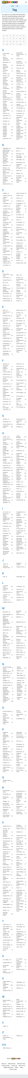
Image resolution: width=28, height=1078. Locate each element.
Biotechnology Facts (6, 170)
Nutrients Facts (7, 682)
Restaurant (5, 807)
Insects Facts (19, 528)
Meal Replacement (19, 630)
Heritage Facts (6, 467)
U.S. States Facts (19, 959)
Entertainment (6, 341)
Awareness (6, 138)
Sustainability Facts (19, 904)
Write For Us (22, 1065)
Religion (5, 801)
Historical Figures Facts (6, 479)
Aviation (5, 124)
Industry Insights (18, 514)
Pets (4, 744)
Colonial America (5, 230)
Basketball (5, 148)
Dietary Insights (18, 291)
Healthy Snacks (18, 463)
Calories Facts (5, 198)
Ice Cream (5, 512)
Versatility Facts (5, 988)
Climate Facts (6, 227)
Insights (5, 530)
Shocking (18, 841)
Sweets (5, 910)
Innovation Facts (19, 526)
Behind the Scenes (5, 153)
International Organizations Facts (19, 549)
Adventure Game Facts (19, 62)
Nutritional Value (19, 698)
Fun (17, 401)
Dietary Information (6, 291)
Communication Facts (20, 230)
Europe (5, 348)
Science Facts (20, 828)
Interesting (19, 536)
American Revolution (5, 84)
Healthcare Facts (19, 454)
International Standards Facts (6, 553)
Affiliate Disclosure (8, 1067)
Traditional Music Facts (6, 934)
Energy (5, 332)
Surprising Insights (5, 901)
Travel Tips (19, 944)
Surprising (5, 898)
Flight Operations (19, 374)
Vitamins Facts (6, 990)
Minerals (5, 647)
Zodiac (4, 1035)
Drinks (18, 300)
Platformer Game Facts (6, 754)
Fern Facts (19, 366)
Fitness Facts (6, 374)
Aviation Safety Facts (19, 135)
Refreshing (5, 794)
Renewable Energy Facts (6, 804)
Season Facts (19, 835)
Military (5, 645)
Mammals (5, 612)
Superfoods (19, 890)
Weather (18, 1004)
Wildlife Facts (6, 1016)
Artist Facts (6, 115)
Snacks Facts (6, 849)
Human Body (19, 500)
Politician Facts (18, 757)
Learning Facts (6, 592)
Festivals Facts (5, 369)
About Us (4, 1063)
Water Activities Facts (7, 1001)
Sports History (20, 871)
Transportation (6, 940)
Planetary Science (5, 749)
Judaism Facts (20, 566)
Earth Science (20, 310)
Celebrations (19, 203)
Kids (4, 576)
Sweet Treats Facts (19, 907)
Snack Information (6, 846)
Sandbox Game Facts (19, 826)
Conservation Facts (6, 243)
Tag (17, 6)
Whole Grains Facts (6, 1014)
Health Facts (19, 439)
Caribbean (19, 201)
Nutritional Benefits (5, 688)
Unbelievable (6, 962)
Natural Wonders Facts (7, 670)
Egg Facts (5, 323)
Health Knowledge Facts (6, 451)
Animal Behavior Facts (7, 97)
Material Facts (20, 622)
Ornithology (19, 718)
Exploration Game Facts (6, 354)
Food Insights (19, 392)
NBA (18, 673)
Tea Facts (18, 924)
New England (20, 678)
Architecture (19, 111)
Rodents (5, 813)
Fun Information (19, 404)
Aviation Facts (18, 124)
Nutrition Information (20, 685)
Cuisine (18, 251)
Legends (5, 594)
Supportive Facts (19, 895)
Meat (4, 633)
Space (18, 860)
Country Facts (5, 248)
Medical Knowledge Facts (6, 636)
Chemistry (18, 214)
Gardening (5, 421)
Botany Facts (6, 176)
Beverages (19, 159)
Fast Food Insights (5, 366)
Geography (19, 424)
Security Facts (6, 838)
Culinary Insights (18, 254)
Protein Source (18, 765)
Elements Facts (18, 325)
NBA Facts (5, 675)
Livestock (5, 600)
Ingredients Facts (19, 523)
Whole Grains (19, 1011)
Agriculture (19, 65)
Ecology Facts (6, 315)
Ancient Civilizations (6, 87)
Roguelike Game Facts (19, 813)
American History (5, 81)
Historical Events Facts (6, 476)
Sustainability (6, 904)
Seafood (18, 832)
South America (18, 857)
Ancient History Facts (7, 94)
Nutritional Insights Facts (6, 698)
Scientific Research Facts (5, 832)
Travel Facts (19, 942)
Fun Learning (19, 407)
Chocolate (18, 217)
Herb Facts (5, 465)
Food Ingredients (19, 389)
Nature (18, 670)
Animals (18, 99)
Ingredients (6, 523)
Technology (19, 926)
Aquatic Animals (5, 105)
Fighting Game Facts (20, 369)
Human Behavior (18, 494)
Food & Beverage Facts (5, 380)
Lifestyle (18, 594)
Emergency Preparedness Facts (6, 329)
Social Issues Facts (19, 849)
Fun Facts (5, 404)
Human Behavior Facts (7, 497)
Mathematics (6, 627)
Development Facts (19, 280)
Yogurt (4, 1026)
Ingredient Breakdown (19, 520)
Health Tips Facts (6, 454)
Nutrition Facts (6, 685)
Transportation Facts (20, 940)
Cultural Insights (18, 257)
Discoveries (6, 296)
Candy (18, 198)
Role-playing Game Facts (6, 816)
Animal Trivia (6, 99)
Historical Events (18, 473)
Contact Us (14, 1065)
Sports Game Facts (6, 871)
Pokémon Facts (18, 754)
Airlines (5, 73)
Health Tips (19, 450)
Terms (21, 1067)
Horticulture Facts (6, 494)
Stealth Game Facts (19, 882)
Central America (18, 211)
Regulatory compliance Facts (19, 798)
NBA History (20, 675)
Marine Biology (7, 614)
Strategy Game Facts (20, 885)
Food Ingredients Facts (6, 392)
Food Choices (6, 383)
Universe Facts (20, 969)
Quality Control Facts (6, 781)
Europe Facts (19, 348)
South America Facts (6, 860)
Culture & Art (6, 263)
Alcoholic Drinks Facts (19, 78)
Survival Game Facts (20, 901)
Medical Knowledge (19, 633)
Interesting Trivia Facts (6, 548)
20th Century (6, 1048)
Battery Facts (19, 148)
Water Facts (6, 1004)
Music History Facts (6, 654)
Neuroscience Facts (6, 678)
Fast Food (19, 364)
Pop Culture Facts (19, 760)
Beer (17, 151)
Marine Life (19, 614)
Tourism (5, 931)
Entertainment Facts (19, 341)
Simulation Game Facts (19, 843)
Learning (18, 589)
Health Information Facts (19, 443)
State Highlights (19, 874)
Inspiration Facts (19, 533)
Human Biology (18, 497)
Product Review (6, 1065)
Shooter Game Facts (6, 843)
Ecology (18, 312)
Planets (18, 749)
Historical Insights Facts (6, 482)
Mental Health (19, 636)
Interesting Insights (5, 542)
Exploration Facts (19, 351)
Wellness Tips (20, 1008)
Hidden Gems (6, 470)
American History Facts (19, 81)
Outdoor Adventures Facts (6, 722)
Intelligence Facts (6, 536)
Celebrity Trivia (7, 209)
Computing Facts (5, 237)
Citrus (17, 219)
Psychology (19, 768)
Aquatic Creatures (5, 108)
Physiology (19, 746)
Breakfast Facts (18, 178)
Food (17, 377)
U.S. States (6, 959)
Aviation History (5, 127)
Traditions (5, 937)
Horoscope (5, 488)
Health (4, 436)
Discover (18, 293)
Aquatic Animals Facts (20, 105)
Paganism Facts (5, 733)
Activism (18, 58)
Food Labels (19, 396)
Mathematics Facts (19, 627)
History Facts (6, 484)
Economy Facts (18, 315)
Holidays (5, 486)
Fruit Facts (5, 401)
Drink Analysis (6, 300)
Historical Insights (18, 479)
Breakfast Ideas (5, 181)
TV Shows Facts (5, 949)
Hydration (5, 502)
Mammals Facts (18, 612)
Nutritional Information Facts (6, 695)
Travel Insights (6, 944)
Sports (18, 867)
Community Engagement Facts (6, 234)
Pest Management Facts (6, 741)
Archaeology (19, 108)
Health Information (6, 443)
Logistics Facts (6, 602)
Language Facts (5, 589)
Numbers (5, 680)
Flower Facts (6, 377)
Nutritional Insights (19, 694)
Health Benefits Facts (7, 439)
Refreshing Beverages (19, 794)
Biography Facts (19, 165)
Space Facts (6, 867)
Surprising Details (19, 898)
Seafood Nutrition (5, 835)
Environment (19, 343)
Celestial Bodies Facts (6, 211)
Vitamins (18, 988)
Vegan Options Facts (6, 982)
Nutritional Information (20, 691)
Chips (4, 217)
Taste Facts (6, 924)
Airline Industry (18, 71)
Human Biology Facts (6, 500)
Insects (4, 528)
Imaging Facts (20, 512)
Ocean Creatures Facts (5, 715)
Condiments (19, 237)
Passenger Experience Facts (6, 737)
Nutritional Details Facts (6, 691)
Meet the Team (21, 1063)
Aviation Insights (5, 132)
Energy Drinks (20, 332)
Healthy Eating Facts (20, 460)
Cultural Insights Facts (6, 260)
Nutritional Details (19, 688)
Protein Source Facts (6, 768)
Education (19, 318)
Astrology (18, 115)
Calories (18, 195)
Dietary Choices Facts (6, 288)
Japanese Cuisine (18, 564)
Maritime (18, 617)
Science (5, 828)
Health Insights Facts (20, 447)
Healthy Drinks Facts (20, 457)
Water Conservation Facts (19, 1001)
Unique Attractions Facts (19, 966)
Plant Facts (19, 751)
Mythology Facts (19, 657)
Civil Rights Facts (6, 225)
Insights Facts (19, 530)
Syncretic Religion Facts (5, 914)
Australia (5, 121)
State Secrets (19, 878)
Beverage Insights (5, 159)
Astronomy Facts (19, 118)
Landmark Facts (5, 586)
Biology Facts (19, 168)
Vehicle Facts (19, 985)
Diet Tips (18, 282)
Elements (5, 325)
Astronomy (5, 118)
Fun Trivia (5, 409)
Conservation (19, 240)
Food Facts (6, 386)
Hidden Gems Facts (19, 470)
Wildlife (18, 1014)
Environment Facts (6, 346)
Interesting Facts (5, 539)
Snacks (18, 846)
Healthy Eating (5, 460)
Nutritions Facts (5, 701)
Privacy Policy (13, 1069)
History (18, 481)
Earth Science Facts (6, 312)
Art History (19, 113)
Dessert (18, 277)
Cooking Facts (6, 246)
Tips (17, 929)
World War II (19, 1016)
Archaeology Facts (6, 111)
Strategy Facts (6, 885)
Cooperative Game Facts (19, 246)
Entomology (6, 343)
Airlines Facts (19, 73)
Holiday (18, 484)
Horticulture (19, 491)
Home (12, 6)
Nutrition (19, 682)
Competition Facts (19, 233)
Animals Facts (5, 102)
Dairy (17, 275)
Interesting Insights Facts (19, 542)
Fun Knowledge (6, 407)
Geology (18, 426)
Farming (5, 364)
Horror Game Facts (6, 491)
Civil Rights (19, 222)
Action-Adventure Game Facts (6, 59)
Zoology (18, 1035)
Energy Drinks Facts (6, 335)
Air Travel (18, 68)
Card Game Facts (6, 201)
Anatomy (18, 84)
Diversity (18, 298)
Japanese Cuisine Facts (6, 567)
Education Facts (5, 320)
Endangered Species (19, 329)
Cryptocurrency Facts (20, 248)
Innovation (5, 526)
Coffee (18, 227)
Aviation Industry (5, 129)
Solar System (19, 854)
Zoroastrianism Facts (6, 1038)
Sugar (17, 887)
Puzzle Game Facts (19, 771)
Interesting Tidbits (5, 545)
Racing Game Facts (6, 791)
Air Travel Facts (5, 71)
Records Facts (20, 791)
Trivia (17, 947)
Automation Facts (19, 121)
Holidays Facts (20, 486)
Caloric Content (20, 193)
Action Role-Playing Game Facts (20, 54)
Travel (4, 942)
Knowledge (19, 576)
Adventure (5, 62)
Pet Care (18, 741)
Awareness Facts (19, 138)
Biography (5, 165)
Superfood (5, 890)
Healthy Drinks (6, 457)
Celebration (6, 203)
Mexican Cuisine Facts (6, 643)
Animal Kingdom (18, 97)
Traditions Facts (18, 937)
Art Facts (5, 113)
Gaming (5, 419)
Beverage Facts (5, 156)
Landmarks (19, 586)
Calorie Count (6, 195)
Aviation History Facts (19, 127)
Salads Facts (6, 826)
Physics (5, 746)
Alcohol (5, 75)
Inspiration (5, 533)
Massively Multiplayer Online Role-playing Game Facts (6, 622)
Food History (19, 386)
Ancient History (20, 91)
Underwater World (6, 966)
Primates (5, 762)
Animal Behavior (18, 94)
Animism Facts (20, 102)
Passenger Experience (19, 733)
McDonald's (6, 630)
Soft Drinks (19, 852)
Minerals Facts (20, 647)
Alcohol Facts (19, 75)
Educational (19, 320)
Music (17, 650)
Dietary (5, 285)
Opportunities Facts (19, 715)
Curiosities (5, 265)
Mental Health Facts (6, 640)
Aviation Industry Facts (19, 129)
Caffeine (5, 193)
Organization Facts (6, 718)
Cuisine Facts (6, 254)
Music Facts (6, 652)
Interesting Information (19, 539)
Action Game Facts (6, 54)
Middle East (19, 643)
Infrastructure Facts (6, 520)
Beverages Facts (5, 162)
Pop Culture (6, 760)
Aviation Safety (5, 135)
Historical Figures (18, 476)
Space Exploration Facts (19, 864)
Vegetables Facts (6, 985)
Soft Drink (5, 852)
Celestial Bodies (18, 209)
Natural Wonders (19, 667)
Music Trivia (19, 654)
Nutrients (19, 680)
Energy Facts (19, 335)
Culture (18, 260)
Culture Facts (19, 263)
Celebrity (5, 206)
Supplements (6, 895)
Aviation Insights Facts (19, 132)
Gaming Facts (19, 419)
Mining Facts (6, 650)
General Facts (6, 424)
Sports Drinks (6, 869)
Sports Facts (19, 869)
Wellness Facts (7, 1008)
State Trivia (6, 882)
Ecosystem (5, 318)
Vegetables (19, 982)
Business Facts (7, 184)
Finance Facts (6, 372)
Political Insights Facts (6, 757)
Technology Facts (6, 929)
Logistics (18, 600)
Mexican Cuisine (18, 640)
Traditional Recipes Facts (20, 934)
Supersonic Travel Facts (19, 893)
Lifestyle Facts (5, 597)
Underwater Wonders (19, 962)
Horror (18, 488)
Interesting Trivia (19, 545)
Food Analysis (20, 380)
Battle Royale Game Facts (6, 151)
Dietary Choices (18, 285)
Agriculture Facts (5, 68)
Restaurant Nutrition (5, 810)
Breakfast (18, 176)
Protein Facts (6, 765)
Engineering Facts (19, 338)
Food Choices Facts (20, 384)
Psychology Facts (6, 771)
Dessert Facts (6, 280)
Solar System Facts (6, 857)
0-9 (20, 44)
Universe (5, 969)
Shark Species (6, 841)
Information (19, 517)
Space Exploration (6, 864)
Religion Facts (18, 801)
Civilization (19, 224)
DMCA (16, 1067)
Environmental (20, 346)
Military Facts (19, 645)
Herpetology (19, 467)
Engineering (6, 338)
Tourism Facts (19, 931)
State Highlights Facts (5, 878)
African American (5, 65)
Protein (18, 762)
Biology (5, 168)
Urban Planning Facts (7, 972)
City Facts (5, 222)
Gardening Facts (19, 421)
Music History (19, 652)
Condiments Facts (6, 240)
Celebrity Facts (18, 206)
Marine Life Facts (6, 617)
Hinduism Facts (5, 473)
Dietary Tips (6, 293)
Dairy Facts (6, 277)
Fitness (18, 372)
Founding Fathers (18, 399)
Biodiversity (19, 162)
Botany (18, 173)
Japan (4, 564)
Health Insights (5, 447)
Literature (18, 597)
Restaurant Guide (19, 807)
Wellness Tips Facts (6, 1011)
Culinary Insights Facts (6, 257)
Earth (4, 310)
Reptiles (18, 804)
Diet (4, 282)
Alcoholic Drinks (5, 78)
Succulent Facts (5, 887)
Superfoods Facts (6, 893)
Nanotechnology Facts (7, 667)
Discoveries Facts (19, 296)
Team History (6, 926)
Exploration (6, 351)
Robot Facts (19, 810)
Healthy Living (6, 463)
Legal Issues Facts (19, 592)
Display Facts (6, 298)
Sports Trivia (6, 874)
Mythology (5, 657)
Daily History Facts (6, 275)
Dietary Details (20, 288)
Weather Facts (6, 1006)
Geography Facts (6, 426)
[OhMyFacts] (10, 2)
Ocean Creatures (18, 711)
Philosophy (19, 744)
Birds (17, 170)
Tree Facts (5, 947)
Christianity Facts (6, 219)
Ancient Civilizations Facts (19, 88)
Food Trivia (6, 399)
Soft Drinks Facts (5, 854)
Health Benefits (18, 437)
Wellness (18, 1006)
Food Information (6, 389)
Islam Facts (19, 553)
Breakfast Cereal (5, 178)
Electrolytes (19, 323)
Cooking (18, 243)
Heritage (18, 465)
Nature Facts (6, 673)
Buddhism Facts (19, 181)
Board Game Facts (6, 173)
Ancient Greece (5, 91)
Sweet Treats (6, 907)
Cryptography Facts (6, 251)
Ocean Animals (7, 711)
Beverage (18, 153)
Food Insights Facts (6, 396)
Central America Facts (6, 214)
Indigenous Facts (6, 514)
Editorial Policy (11, 1063)
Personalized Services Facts (20, 736)
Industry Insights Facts (6, 517)
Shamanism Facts (19, 838)
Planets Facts (6, 751)
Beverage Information (19, 156)
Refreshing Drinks (5, 797)
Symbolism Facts (19, 910)
